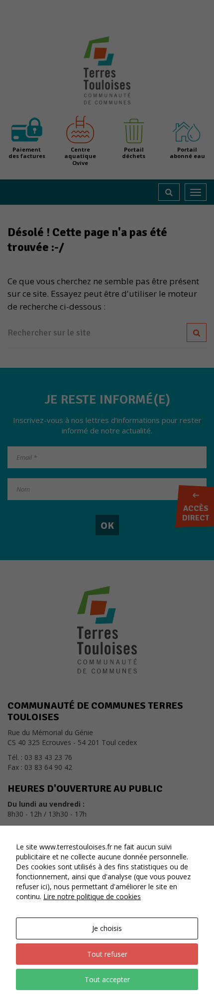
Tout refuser (107, 954)
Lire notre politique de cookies (92, 896)
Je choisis (107, 928)
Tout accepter (107, 979)
